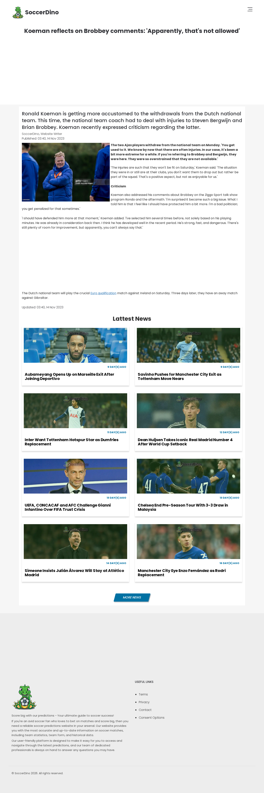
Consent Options (151, 717)
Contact (145, 710)
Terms (143, 694)
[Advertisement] (132, 66)
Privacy (144, 702)
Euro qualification (103, 293)
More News (132, 597)
